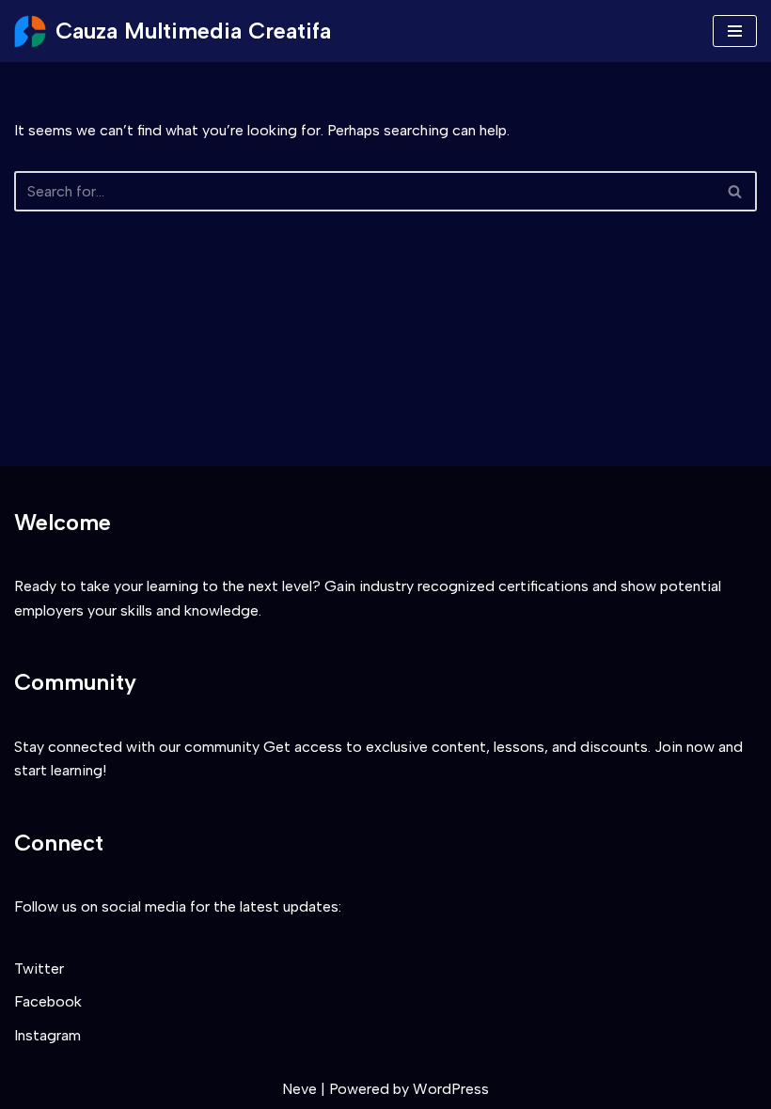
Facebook (48, 1001)
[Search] (736, 191)
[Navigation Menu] (735, 31)
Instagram (47, 1035)
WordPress (451, 1089)
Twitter (39, 968)
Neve (299, 1089)
